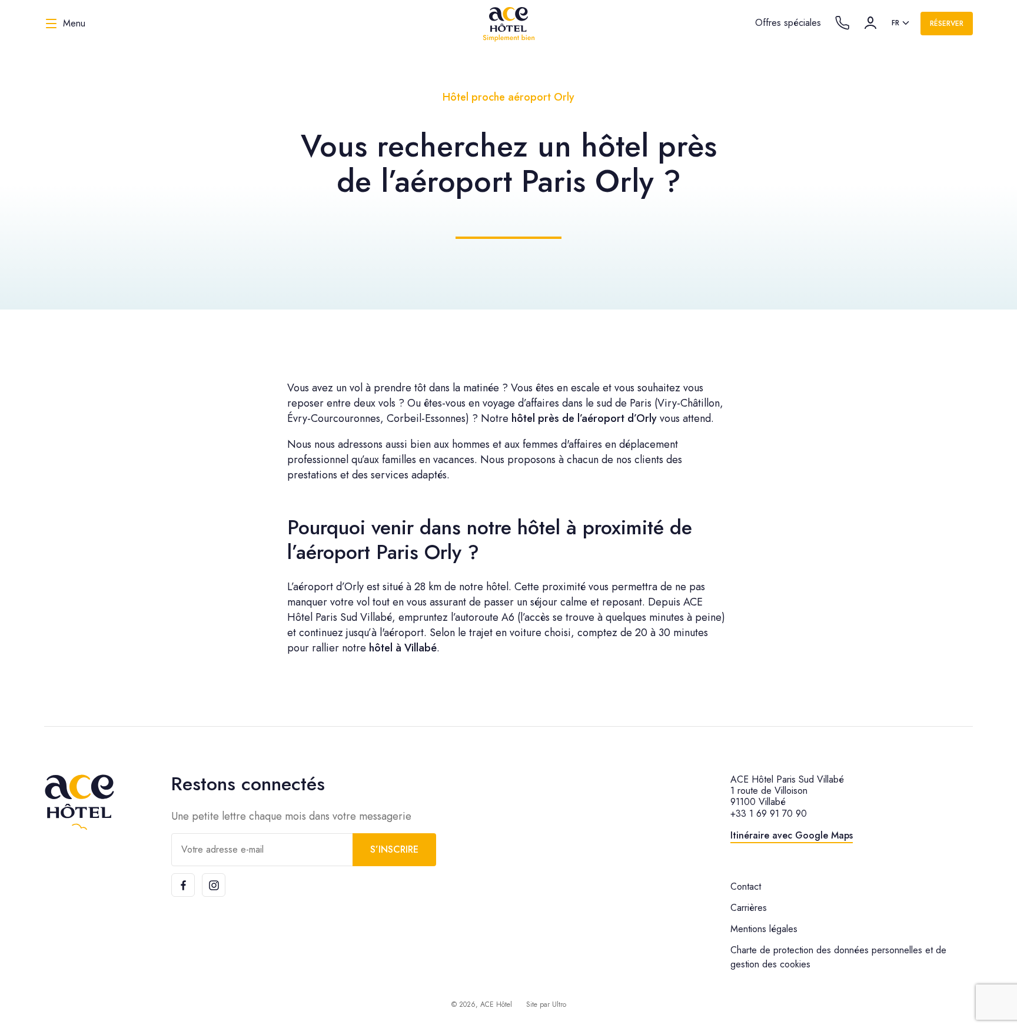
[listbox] (901, 23)
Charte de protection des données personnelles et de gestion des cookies (838, 957)
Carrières (748, 907)
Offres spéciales (788, 22)
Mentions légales (763, 929)
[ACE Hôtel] (508, 23)
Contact (745, 886)
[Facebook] (183, 885)
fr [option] (895, 23)
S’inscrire (394, 849)
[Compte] (870, 23)
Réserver (946, 23)
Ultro (559, 1004)
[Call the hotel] (842, 23)
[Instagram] (213, 885)
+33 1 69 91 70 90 (768, 813)
